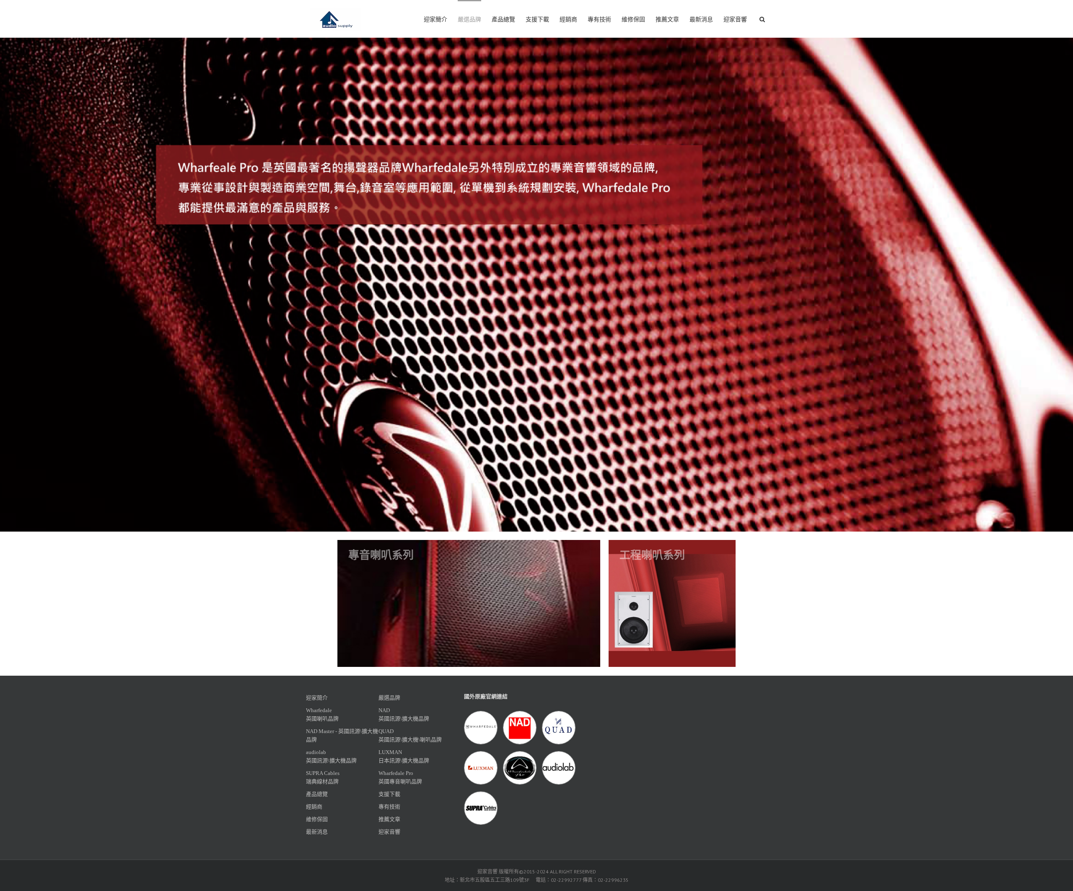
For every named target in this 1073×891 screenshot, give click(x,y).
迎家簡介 (435, 19)
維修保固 (633, 19)
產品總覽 (503, 19)
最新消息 (701, 19)
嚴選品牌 (469, 19)
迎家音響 (735, 19)
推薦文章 (667, 19)
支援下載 (537, 19)
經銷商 (568, 19)
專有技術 (599, 19)
